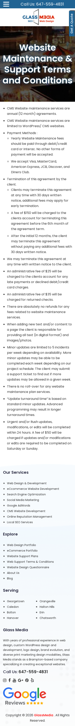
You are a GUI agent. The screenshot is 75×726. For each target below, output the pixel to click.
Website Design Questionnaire (28, 567)
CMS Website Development (26, 511)
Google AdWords (18, 506)
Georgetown (15, 601)
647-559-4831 (33, 672)
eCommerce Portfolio (22, 551)
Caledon (13, 607)
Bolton (11, 612)
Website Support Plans (22, 556)
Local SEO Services (20, 522)
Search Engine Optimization (26, 494)
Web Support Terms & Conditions (30, 562)
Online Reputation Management (29, 517)
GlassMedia (43, 715)
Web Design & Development (27, 483)
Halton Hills (47, 607)
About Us (13, 573)
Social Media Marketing (23, 500)
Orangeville (47, 601)
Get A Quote (71, 24)
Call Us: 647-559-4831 (42, 4)
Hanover (13, 618)
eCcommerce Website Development (33, 489)
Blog (10, 578)
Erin (42, 612)
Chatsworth (48, 618)
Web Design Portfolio (21, 545)
